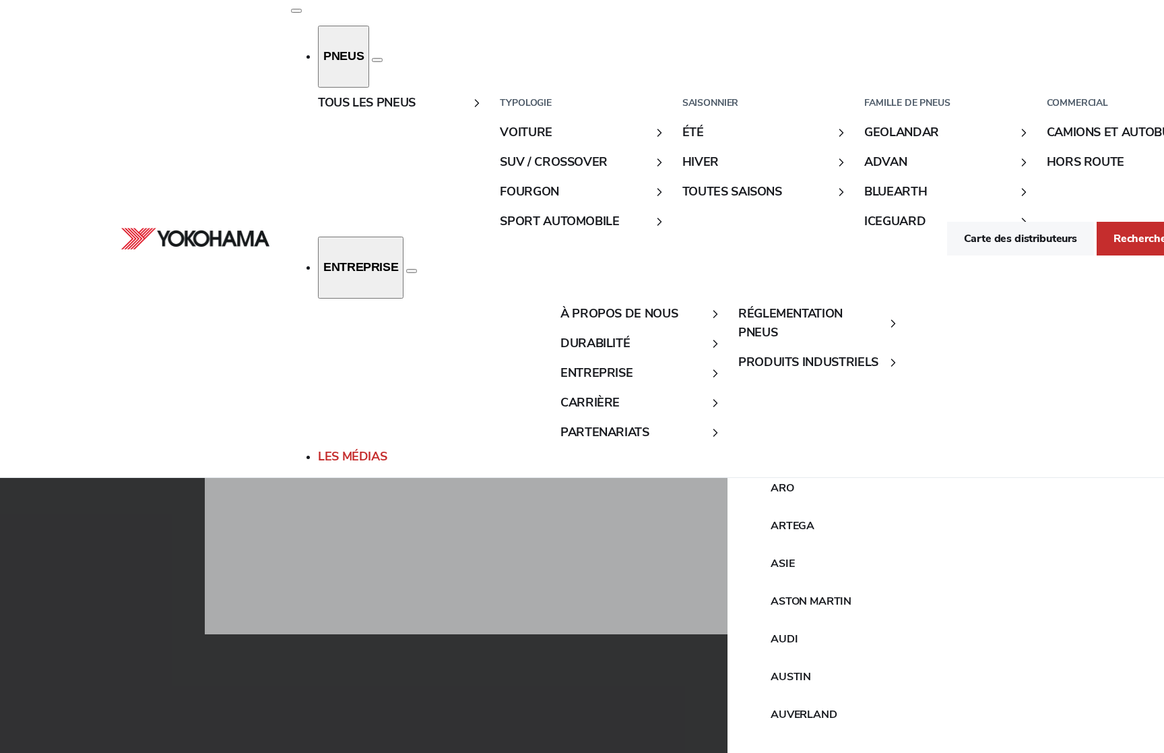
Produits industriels (808, 362)
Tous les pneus (367, 102)
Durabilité (595, 343)
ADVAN (885, 162)
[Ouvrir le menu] (296, 11)
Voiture (526, 132)
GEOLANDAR (901, 132)
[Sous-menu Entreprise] (411, 271)
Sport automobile (559, 221)
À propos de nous (619, 313)
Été (693, 132)
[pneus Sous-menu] (377, 60)
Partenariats (604, 432)
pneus (343, 56)
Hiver (700, 162)
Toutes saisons (732, 191)
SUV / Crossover (554, 162)
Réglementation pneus (790, 322)
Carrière (590, 402)
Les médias (352, 456)
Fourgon (529, 191)
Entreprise (360, 267)
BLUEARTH (895, 191)
